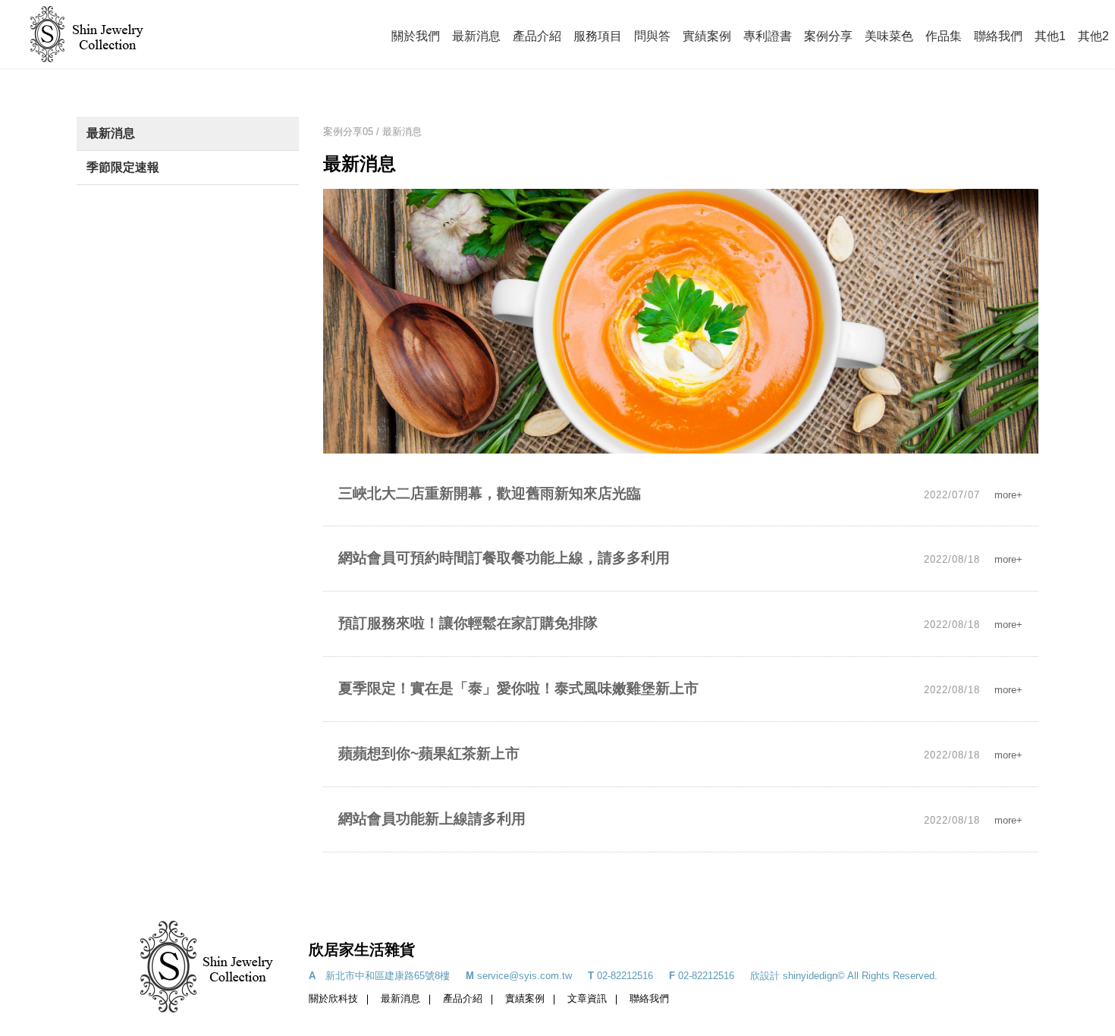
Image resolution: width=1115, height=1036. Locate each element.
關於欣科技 (333, 998)
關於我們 (415, 36)
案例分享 (828, 36)
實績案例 (707, 36)
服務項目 (597, 36)
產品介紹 (537, 36)
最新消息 (476, 36)
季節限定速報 (122, 167)
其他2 (1093, 36)
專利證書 (767, 36)
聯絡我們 (998, 36)
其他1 (1050, 36)
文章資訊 (587, 998)
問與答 (652, 36)
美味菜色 (889, 36)
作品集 (943, 36)
